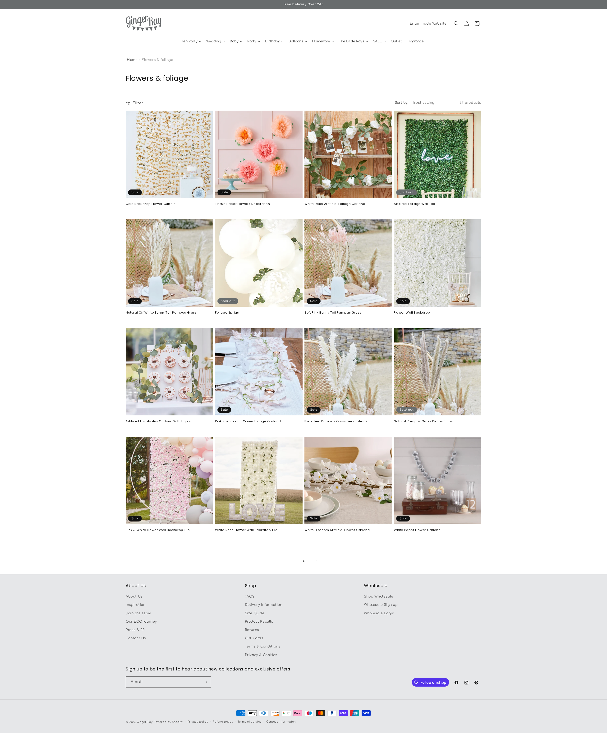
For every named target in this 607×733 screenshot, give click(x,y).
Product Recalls (259, 621)
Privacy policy (198, 721)
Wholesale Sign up (381, 605)
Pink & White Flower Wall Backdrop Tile (158, 530)
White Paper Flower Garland (417, 530)
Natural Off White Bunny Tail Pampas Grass (161, 313)
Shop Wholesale (378, 596)
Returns (252, 630)
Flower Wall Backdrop (412, 313)
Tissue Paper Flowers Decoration (242, 204)
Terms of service (250, 721)
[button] (456, 23)
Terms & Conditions (263, 646)
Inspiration (136, 605)
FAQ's (250, 596)
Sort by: (402, 102)
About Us (134, 596)
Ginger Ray (145, 722)
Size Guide (255, 613)
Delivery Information (263, 605)
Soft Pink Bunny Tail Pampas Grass (332, 313)
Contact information (281, 721)
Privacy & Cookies (261, 655)
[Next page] (316, 560)
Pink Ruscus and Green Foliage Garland (248, 421)
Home (132, 60)
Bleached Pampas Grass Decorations (335, 421)
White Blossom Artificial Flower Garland (337, 530)
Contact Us (136, 638)
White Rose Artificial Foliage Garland (334, 204)
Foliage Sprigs (227, 313)
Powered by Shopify (168, 722)
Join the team (138, 613)
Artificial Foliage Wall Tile (414, 204)
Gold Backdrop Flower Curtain (151, 204)
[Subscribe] (205, 682)
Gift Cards (254, 638)
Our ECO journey (141, 621)
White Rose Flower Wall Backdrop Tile (246, 530)
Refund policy (223, 721)
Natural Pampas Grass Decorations (423, 421)
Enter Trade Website (428, 23)
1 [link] (291, 560)
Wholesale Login (379, 613)
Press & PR (135, 630)
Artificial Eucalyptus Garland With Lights (158, 421)
